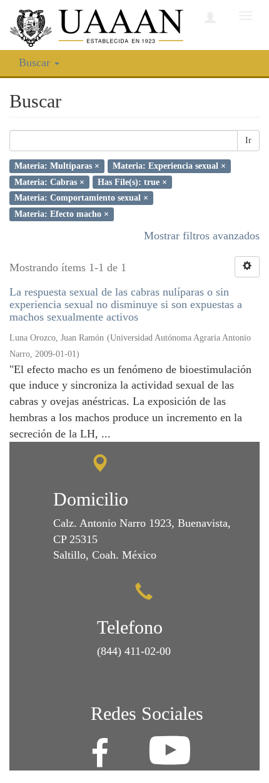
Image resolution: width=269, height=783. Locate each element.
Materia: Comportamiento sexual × (81, 197)
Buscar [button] (36, 62)
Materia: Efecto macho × (61, 214)
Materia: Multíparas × (56, 166)
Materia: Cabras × (49, 181)
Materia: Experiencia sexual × (169, 166)
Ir (248, 140)
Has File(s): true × (132, 181)
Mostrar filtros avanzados (202, 235)
